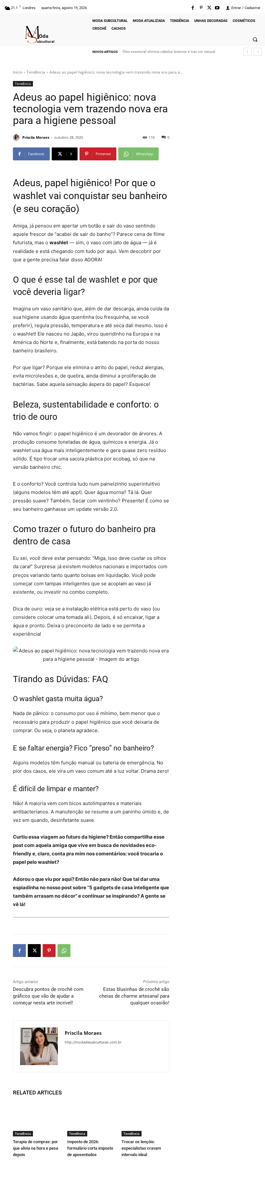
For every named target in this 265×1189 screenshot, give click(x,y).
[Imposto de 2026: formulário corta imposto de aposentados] (91, 1119)
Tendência (35, 72)
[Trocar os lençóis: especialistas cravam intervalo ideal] (145, 1119)
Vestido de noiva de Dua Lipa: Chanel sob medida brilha (168, 52)
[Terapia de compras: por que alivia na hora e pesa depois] (37, 1119)
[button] (255, 39)
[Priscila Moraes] (17, 137)
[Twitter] (209, 8)
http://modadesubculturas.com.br (93, 1042)
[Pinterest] (201, 8)
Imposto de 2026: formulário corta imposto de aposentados (90, 1148)
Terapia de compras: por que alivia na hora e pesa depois (35, 1148)
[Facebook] (193, 8)
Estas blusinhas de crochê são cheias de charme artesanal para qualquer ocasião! (134, 996)
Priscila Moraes (35, 137)
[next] (258, 52)
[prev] (247, 52)
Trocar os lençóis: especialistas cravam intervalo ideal (141, 1148)
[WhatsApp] (64, 950)
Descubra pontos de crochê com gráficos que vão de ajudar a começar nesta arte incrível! (48, 996)
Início (17, 72)
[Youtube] (217, 8)
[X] (34, 950)
